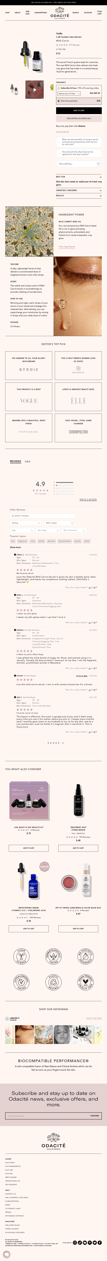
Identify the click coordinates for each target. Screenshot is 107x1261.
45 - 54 (35, 633)
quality (77, 541)
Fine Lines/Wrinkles (41, 706)
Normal (35, 560)
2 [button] (51, 743)
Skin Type (21, 560)
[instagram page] (75, 1243)
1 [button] (48, 743)
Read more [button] (22, 727)
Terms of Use (10, 1243)
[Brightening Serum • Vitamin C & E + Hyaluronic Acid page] (28, 880)
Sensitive (36, 601)
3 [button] (53, 743)
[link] (64, 482)
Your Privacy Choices (43, 1245)
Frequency (61, 82)
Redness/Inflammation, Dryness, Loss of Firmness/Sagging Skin (47, 605)
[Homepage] (60, 12)
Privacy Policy (24, 1243)
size (13, 541)
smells (41, 541)
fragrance (22, 541)
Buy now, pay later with (70, 126)
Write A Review (88, 499)
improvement (64, 541)
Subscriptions (41, 13)
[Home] (53, 1141)
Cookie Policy (37, 1243)
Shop (7, 13)
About (17, 13)
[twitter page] (95, 1243)
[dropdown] (7, 12)
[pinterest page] (90, 1243)
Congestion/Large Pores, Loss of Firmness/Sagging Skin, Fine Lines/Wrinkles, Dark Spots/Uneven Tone (47, 643)
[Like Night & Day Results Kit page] (28, 800)
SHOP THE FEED (94, 1019)
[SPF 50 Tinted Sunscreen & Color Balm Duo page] (78, 880)
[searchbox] (42, 516)
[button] (59, 88)
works (87, 541)
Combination (38, 636)
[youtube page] (85, 1243)
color (32, 541)
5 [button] (58, 743)
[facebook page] (100, 1243)
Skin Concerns (23, 563)
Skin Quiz (27, 13)
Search (76, 13)
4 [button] (56, 743)
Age (18, 557)
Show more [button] (15, 547)
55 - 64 (35, 557)
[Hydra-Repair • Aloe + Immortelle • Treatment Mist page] (78, 800)
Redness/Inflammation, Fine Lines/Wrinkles (45, 564)
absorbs (51, 541)
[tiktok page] (80, 1243)
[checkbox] (59, 523)
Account (88, 13)
